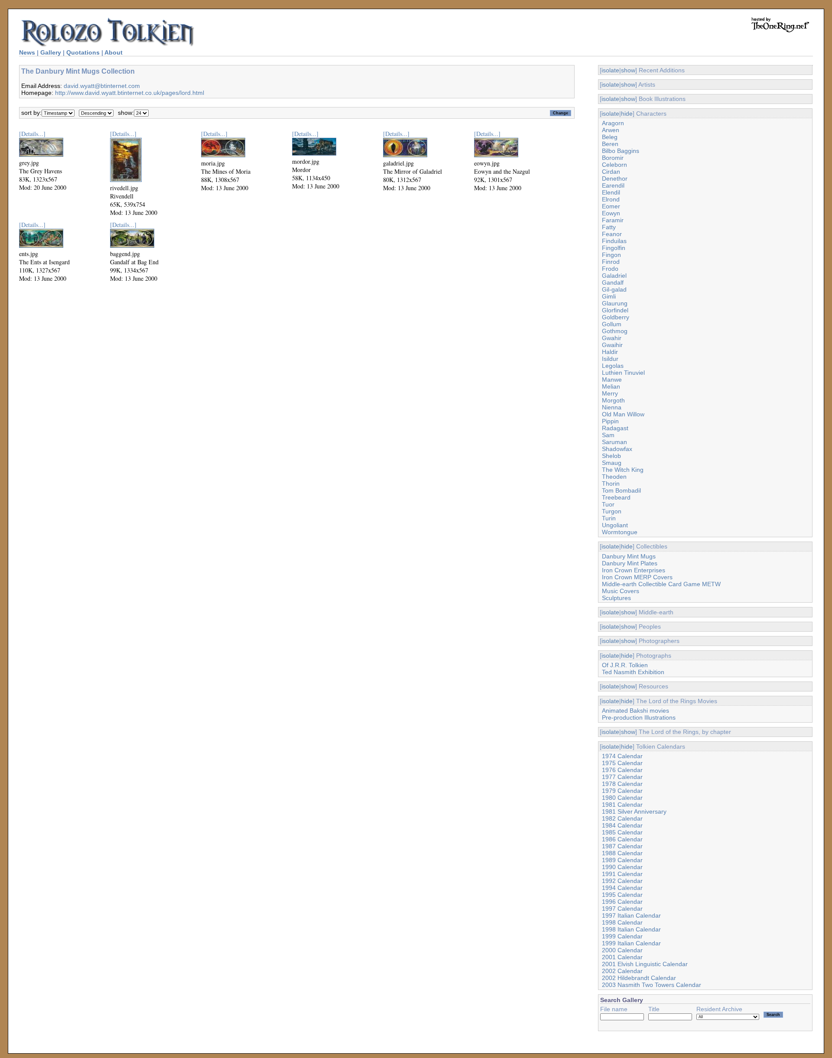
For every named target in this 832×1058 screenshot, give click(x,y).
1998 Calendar (622, 922)
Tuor (608, 504)
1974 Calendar (622, 756)
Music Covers (620, 590)
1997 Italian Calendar (631, 915)
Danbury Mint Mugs (629, 556)
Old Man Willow (623, 414)
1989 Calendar (622, 860)
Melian (611, 386)
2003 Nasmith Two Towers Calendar (651, 984)
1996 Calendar (622, 901)
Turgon (611, 511)
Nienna (611, 407)
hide (627, 113)
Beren (610, 143)
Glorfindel (615, 310)
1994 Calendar (622, 887)
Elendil (611, 192)
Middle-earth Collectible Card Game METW (661, 584)
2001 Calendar (622, 957)
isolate (610, 70)
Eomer (611, 206)
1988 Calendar (622, 853)
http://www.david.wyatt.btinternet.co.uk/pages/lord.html (129, 92)
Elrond (611, 199)
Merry (610, 393)
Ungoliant (615, 525)
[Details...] (32, 134)
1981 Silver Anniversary (634, 811)
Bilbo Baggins (620, 150)
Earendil (613, 185)
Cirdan (611, 171)
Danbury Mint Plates (629, 563)
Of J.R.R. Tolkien (625, 665)
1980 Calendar (622, 797)
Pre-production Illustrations (639, 717)
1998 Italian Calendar (631, 929)
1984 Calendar (622, 825)
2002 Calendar (622, 970)
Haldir (610, 351)
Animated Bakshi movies (635, 710)
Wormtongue (619, 532)
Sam (608, 435)
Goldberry (615, 317)
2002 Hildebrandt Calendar (639, 977)
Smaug (611, 462)
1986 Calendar (622, 839)
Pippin (610, 421)
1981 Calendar (622, 804)
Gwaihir (612, 344)
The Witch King (623, 469)
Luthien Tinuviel (623, 372)
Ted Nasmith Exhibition (633, 672)
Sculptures (616, 597)
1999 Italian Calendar (631, 943)
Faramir (613, 220)
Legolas (613, 365)
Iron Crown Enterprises (633, 570)
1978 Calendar (622, 783)
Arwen (610, 130)
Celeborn (614, 164)
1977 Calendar (622, 776)
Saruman (614, 441)
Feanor (612, 233)
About (113, 52)
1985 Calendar (622, 832)
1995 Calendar (622, 894)
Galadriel (614, 275)
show (628, 70)
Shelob (611, 455)
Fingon (611, 254)
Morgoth (613, 400)
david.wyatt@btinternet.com (102, 85)
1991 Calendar (622, 873)
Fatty (609, 227)
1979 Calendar (622, 790)
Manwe (612, 379)
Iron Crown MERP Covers (637, 577)
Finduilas (614, 240)
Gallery (50, 52)
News (27, 52)
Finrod (611, 261)
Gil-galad (614, 289)
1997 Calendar (622, 908)
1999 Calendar (622, 936)
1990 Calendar (622, 866)
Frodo (610, 268)
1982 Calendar (622, 818)
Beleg (610, 136)
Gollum (611, 324)
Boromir (613, 157)
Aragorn (613, 123)
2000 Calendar (622, 950)
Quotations (83, 52)
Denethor (614, 178)
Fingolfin (613, 247)
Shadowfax (617, 448)
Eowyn (611, 213)
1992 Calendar (622, 880)
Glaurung (614, 303)
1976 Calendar (622, 769)
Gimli (609, 296)
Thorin (611, 483)
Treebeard (616, 497)
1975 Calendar (622, 762)
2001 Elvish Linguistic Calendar (645, 964)
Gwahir (611, 337)
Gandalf (613, 282)
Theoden (614, 476)
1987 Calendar (622, 846)
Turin (609, 518)
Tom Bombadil (621, 490)
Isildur (610, 358)
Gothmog (614, 331)
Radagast (615, 428)
